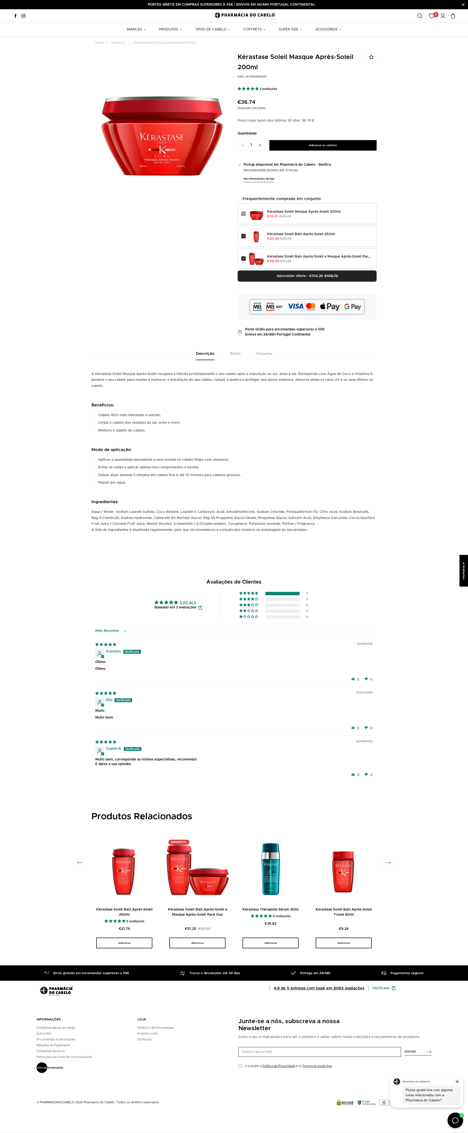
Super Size (288, 29)
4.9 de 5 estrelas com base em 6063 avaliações (319, 988)
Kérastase (118, 42)
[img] (105, 644)
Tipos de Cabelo (210, 29)
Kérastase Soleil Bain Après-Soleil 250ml (301, 234)
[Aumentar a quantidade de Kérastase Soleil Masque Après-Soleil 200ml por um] (260, 145)
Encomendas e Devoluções (56, 1039)
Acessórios (326, 29)
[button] (249, 89)
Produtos (168, 29)
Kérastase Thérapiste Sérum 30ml (271, 909)
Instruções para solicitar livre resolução (64, 1057)
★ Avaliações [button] (463, 570)
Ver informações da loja (259, 178)
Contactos (144, 1039)
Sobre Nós (44, 1033)
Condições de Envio (51, 1051)
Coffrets (253, 29)
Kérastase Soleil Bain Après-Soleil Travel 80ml (344, 912)
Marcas (134, 29)
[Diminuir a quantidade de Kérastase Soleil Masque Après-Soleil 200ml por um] (242, 145)
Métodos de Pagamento (53, 1045)
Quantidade (247, 133)
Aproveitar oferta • (307, 276)
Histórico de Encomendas (155, 1027)
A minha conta (147, 1033)
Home (99, 42)
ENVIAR (410, 1051)
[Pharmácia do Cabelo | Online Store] (244, 15)
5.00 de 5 (188, 603)
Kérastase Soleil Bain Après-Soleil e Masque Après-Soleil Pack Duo (320, 256)
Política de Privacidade (279, 1066)
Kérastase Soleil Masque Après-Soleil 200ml (304, 211)
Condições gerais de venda (56, 1027)
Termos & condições (317, 1066)
